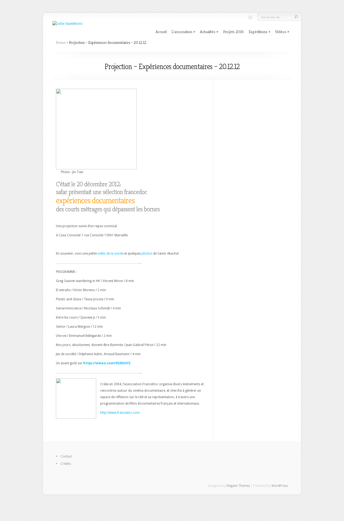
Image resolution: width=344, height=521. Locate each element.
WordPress (279, 486)
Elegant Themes (238, 486)
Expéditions (258, 31)
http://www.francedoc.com (120, 413)
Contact (66, 456)
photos (147, 253)
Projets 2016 (233, 31)
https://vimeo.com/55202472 (106, 363)
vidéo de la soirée (111, 253)
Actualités (207, 31)
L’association (181, 31)
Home (61, 42)
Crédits (65, 464)
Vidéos (280, 31)
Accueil (161, 31)
